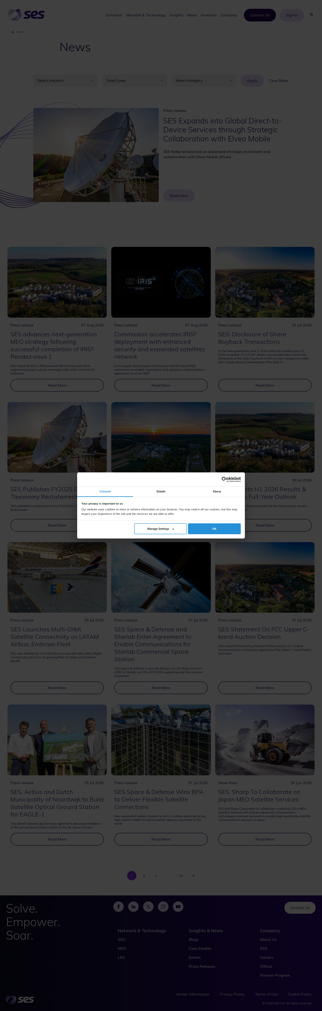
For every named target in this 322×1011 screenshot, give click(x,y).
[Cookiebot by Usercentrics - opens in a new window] (224, 479)
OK (214, 528)
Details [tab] (161, 491)
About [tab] (217, 491)
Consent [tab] (105, 491)
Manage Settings (158, 528)
